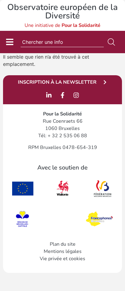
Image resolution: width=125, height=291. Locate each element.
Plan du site (63, 244)
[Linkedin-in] (49, 95)
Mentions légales (63, 251)
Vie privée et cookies (62, 258)
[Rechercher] (112, 42)
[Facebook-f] (62, 95)
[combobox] (62, 42)
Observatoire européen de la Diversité (62, 11)
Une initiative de (62, 25)
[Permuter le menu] (9, 42)
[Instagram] (76, 95)
